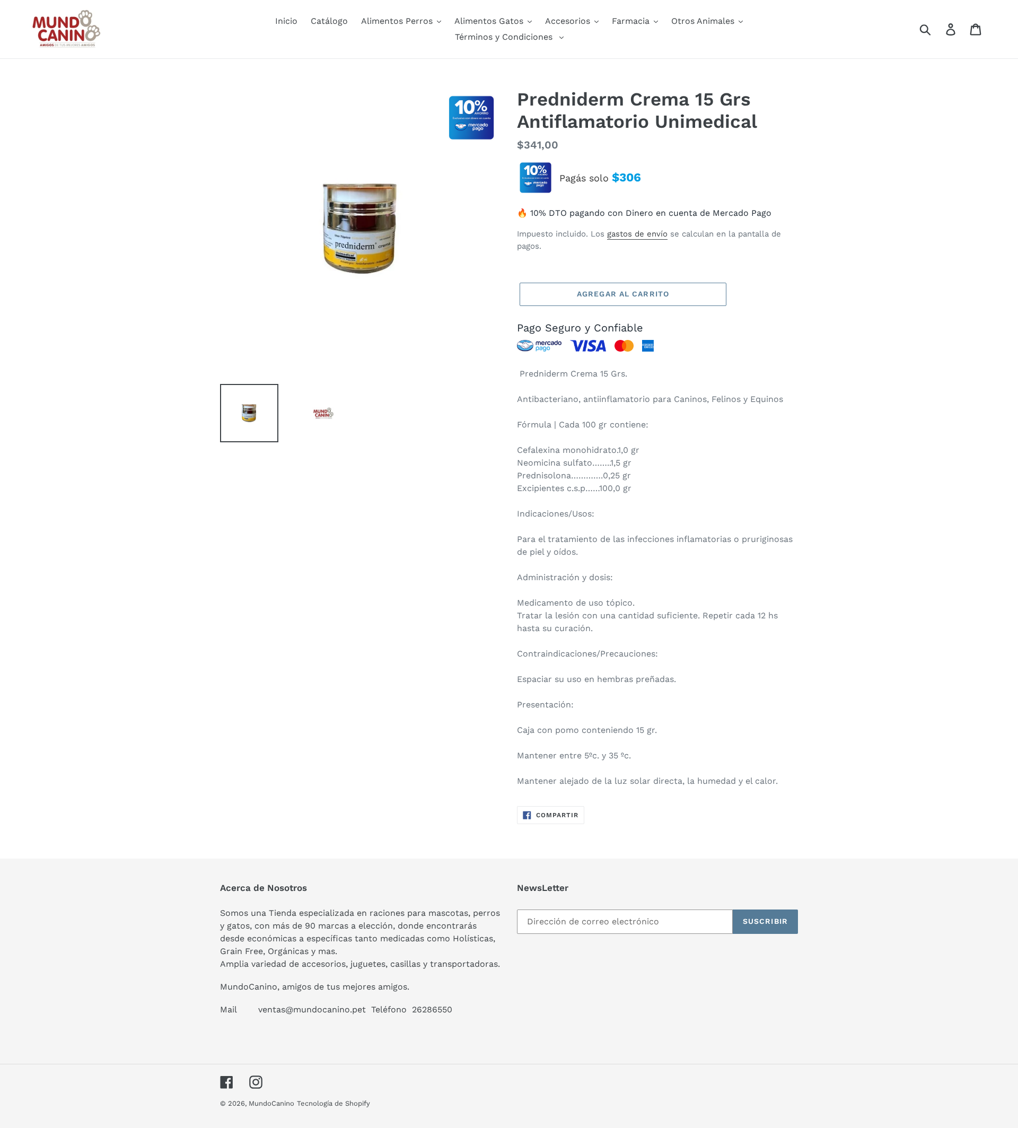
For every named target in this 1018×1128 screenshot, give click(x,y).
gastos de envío (637, 234)
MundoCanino (271, 1103)
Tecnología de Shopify (333, 1103)
